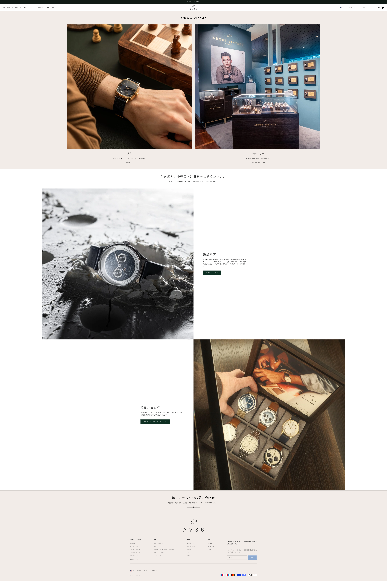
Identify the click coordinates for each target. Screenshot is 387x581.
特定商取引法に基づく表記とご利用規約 (164, 549)
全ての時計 (133, 543)
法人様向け (190, 555)
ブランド (29, 7)
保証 (155, 546)
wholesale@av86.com (193, 507)
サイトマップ (157, 555)
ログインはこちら (212, 272)
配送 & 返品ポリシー (159, 543)
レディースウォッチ (135, 549)
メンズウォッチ (134, 546)
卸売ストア (129, 162)
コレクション (14, 7)
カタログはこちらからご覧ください (155, 421)
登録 (252, 557)
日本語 (364, 7)
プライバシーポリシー (159, 552)
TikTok (209, 549)
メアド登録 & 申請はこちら (257, 162)
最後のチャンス (134, 559)
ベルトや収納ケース (135, 552)
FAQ (188, 552)
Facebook (210, 543)
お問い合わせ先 (191, 546)
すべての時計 (6, 7)
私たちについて (191, 543)
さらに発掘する (134, 555)
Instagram (211, 546)
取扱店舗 (189, 549)
